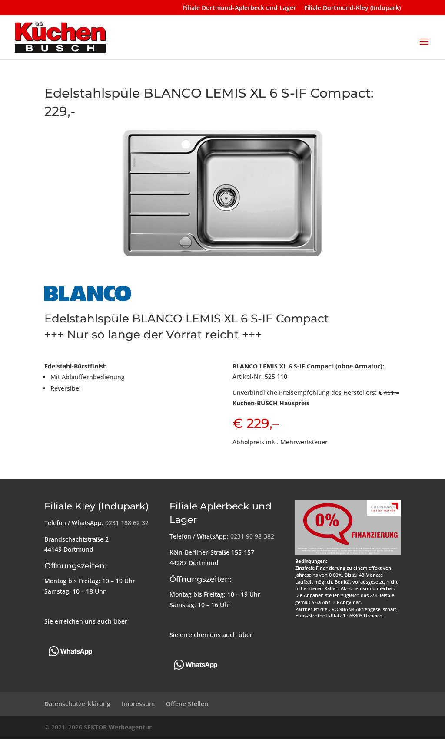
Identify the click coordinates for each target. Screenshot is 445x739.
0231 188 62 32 (127, 523)
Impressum (138, 704)
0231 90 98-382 (252, 536)
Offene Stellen (187, 704)
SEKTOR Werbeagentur (118, 727)
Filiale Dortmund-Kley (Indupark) (352, 8)
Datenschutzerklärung (77, 704)
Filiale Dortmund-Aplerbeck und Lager (239, 8)
